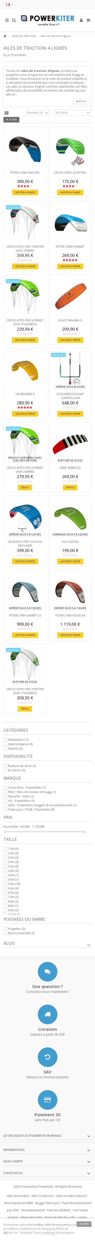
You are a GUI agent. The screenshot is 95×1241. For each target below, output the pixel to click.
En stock (16, 770)
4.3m (13, 875)
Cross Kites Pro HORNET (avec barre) (24, 470)
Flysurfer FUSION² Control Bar (70, 396)
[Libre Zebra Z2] (70, 444)
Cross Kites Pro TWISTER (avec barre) (25, 248)
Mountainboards (33, 1210)
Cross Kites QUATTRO (70, 173)
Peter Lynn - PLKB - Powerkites (31, 809)
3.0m (13, 862)
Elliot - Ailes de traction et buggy (32, 792)
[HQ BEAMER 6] (25, 371)
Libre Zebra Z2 (70, 468)
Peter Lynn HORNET (70, 246)
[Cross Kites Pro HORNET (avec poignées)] (25, 297)
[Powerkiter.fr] (47, 20)
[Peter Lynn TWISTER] (25, 149)
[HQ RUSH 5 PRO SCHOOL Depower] (25, 518)
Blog (9, 943)
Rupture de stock (22, 766)
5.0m (14, 884)
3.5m (13, 866)
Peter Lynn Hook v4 (70, 615)
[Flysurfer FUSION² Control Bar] (70, 371)
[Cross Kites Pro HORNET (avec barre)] (25, 444)
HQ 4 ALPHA (70, 542)
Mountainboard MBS (18, 1203)
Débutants (18, 740)
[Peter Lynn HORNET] (70, 223)
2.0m (13, 853)
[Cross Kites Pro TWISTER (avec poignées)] (25, 666)
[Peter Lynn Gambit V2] (25, 592)
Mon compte (13, 1161)
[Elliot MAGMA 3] (70, 297)
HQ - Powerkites (21, 801)
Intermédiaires (20, 744)
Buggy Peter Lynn (48, 1203)
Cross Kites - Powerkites (27, 787)
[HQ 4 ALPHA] (70, 518)
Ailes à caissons (43, 1196)
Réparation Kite (31, 1217)
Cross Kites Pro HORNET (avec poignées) (24, 322)
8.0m (13, 901)
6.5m (13, 892)
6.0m (13, 888)
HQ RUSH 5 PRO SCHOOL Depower (25, 544)
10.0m (14, 914)
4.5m (13, 879)
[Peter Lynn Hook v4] (70, 592)
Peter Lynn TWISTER (24, 173)
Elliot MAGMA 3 (70, 320)
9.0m (13, 910)
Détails (82, 101)
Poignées (16, 929)
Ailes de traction (18, 1196)
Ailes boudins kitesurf (71, 1196)
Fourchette (10, 827)
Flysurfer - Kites (21, 796)
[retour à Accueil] (4, 36)
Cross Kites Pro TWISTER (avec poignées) (25, 691)
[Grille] (7, 113)
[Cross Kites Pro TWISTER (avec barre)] (25, 223)
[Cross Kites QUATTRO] (70, 149)
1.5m (13, 849)
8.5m (13, 906)
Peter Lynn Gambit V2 (25, 615)
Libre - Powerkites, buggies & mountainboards (42, 805)
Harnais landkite (58, 1210)
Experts (15, 748)
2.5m (13, 857)
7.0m (13, 897)
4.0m (13, 871)
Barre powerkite (21, 933)
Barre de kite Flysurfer (60, 1217)
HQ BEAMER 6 (25, 394)
